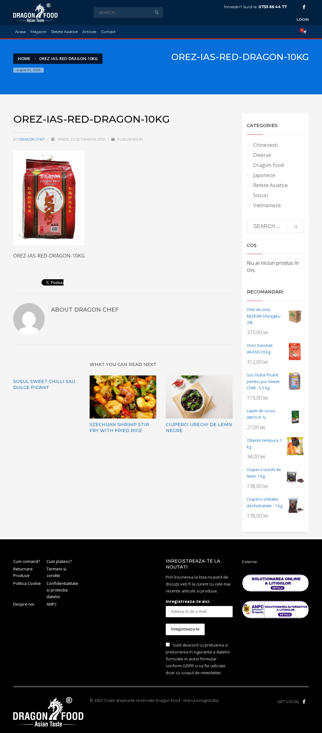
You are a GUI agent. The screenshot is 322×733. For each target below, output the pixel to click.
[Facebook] (304, 7)
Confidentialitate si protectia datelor (62, 589)
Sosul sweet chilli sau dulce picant (44, 384)
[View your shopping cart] (304, 32)
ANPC (52, 604)
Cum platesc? (59, 561)
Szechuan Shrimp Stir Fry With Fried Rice (119, 427)
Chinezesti (265, 145)
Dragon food (268, 165)
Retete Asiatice (270, 185)
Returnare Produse (23, 572)
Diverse (262, 155)
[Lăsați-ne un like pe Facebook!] (304, 701)
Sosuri (260, 195)
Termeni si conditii (56, 572)
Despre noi (23, 604)
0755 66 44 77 (272, 6)
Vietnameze (267, 205)
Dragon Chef (32, 139)
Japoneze (264, 175)
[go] (156, 12)
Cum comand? (26, 561)
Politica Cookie (27, 583)
